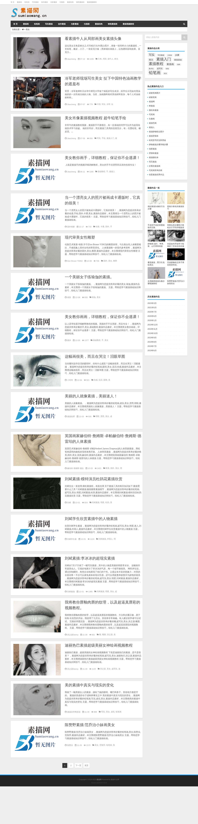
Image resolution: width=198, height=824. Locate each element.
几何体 (169, 55)
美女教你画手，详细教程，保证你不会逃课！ (102, 158)
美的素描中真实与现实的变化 (89, 685)
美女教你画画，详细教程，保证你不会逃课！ (102, 317)
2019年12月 (152, 325)
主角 (100, 59)
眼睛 (105, 380)
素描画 (19, 2)
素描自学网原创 (73, 712)
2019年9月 (152, 338)
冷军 (108, 104)
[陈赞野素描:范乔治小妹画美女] (37, 739)
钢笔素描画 (80, 2)
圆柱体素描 (153, 110)
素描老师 (71, 416)
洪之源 (110, 634)
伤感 (96, 380)
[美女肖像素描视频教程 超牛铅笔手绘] (37, 132)
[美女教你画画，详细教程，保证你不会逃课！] (37, 331)
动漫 (97, 226)
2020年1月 (152, 320)
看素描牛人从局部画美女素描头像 (93, 39)
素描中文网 (115, 779)
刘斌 (69, 502)
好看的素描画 (154, 166)
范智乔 (102, 745)
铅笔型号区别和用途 (157, 140)
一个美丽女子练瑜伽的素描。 (89, 277)
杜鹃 (107, 502)
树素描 (152, 106)
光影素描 (53, 2)
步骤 (177, 55)
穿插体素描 (153, 153)
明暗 (97, 416)
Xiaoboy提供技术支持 (99, 783)
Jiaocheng (71, 59)
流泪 (100, 380)
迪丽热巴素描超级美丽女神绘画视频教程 (99, 645)
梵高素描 (153, 162)
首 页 (12, 2)
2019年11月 (152, 329)
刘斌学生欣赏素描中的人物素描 (91, 519)
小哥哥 (70, 380)
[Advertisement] (81, 805)
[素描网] (29, 8)
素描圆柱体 (153, 157)
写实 (99, 138)
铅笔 (167, 68)
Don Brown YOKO (75, 261)
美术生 (151, 69)
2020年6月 (152, 316)
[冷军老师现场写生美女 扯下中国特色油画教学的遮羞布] (37, 92)
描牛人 (110, 59)
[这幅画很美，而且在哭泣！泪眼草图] (37, 370)
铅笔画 (27, 2)
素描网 (152, 101)
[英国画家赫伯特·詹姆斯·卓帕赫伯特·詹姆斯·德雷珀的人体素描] (37, 450)
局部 (105, 59)
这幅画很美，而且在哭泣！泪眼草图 (95, 356)
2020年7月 (152, 312)
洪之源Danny (72, 635)
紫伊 (69, 340)
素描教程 (156, 64)
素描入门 (110, 138)
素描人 (152, 127)
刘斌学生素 (72, 539)
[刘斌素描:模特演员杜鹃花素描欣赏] (37, 493)
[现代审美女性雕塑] (37, 251)
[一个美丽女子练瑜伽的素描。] (37, 291)
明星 (102, 502)
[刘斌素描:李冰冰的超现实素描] (37, 572)
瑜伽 (94, 297)
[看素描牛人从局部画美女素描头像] (37, 53)
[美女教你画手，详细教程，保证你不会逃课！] (37, 172)
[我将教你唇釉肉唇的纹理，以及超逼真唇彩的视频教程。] (37, 616)
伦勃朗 (62, 2)
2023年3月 (152, 303)
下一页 (78, 765)
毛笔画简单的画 (155, 170)
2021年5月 (152, 307)
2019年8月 (152, 342)
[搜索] (184, 24)
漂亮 (102, 416)
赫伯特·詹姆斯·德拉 (75, 468)
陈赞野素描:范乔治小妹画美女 (90, 725)
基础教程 (101, 171)
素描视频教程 (92, 2)
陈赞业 (70, 745)
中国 (99, 104)
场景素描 (153, 149)
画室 (69, 297)
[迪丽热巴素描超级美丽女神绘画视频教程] (37, 659)
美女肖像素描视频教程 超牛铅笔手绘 (95, 118)
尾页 (86, 765)
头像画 (152, 119)
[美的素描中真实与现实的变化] (37, 699)
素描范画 (153, 123)
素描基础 (178, 60)
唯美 (107, 468)
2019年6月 (152, 350)
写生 (103, 104)
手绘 (103, 138)
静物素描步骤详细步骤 (158, 144)
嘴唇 (104, 634)
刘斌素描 (95, 502)
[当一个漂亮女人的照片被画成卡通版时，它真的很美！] (37, 211)
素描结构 (70, 2)
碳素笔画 (153, 97)
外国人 (110, 539)
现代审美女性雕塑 (80, 237)
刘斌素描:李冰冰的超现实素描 (90, 558)
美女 (110, 261)
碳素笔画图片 (154, 93)
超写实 (114, 669)
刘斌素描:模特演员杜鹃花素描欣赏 (93, 479)
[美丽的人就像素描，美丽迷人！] (37, 410)
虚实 (113, 712)
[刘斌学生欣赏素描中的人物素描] (37, 533)
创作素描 (44, 2)
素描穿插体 (153, 136)
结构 (178, 64)
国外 (107, 226)
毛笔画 (152, 114)
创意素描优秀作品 (156, 175)
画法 (151, 59)
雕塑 (115, 261)
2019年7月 (152, 346)
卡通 (102, 226)
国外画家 (71, 227)
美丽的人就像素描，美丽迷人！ (91, 396)
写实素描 (35, 2)
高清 (165, 73)
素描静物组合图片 (156, 132)
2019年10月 (152, 333)
